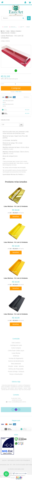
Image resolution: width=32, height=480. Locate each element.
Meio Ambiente (16, 364)
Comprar (16, 88)
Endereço (16, 356)
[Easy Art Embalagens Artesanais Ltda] (16, 10)
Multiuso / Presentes (16, 31)
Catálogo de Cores (16, 345)
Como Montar (16, 353)
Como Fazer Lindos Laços (16, 351)
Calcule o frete (5, 120)
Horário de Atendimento (16, 361)
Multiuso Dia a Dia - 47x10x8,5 (8, 33)
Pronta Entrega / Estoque (16, 371)
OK (21, 124)
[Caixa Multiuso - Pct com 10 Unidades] (16, 202)
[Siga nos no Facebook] (13, 409)
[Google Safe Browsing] (19, 443)
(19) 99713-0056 (17, 400)
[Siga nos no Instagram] (16, 409)
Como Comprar (16, 348)
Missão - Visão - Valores (16, 366)
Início (3, 31)
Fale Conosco (16, 343)
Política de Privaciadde (16, 369)
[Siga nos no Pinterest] (19, 409)
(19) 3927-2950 (16, 398)
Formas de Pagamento (16, 358)
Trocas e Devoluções (16, 374)
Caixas (7, 31)
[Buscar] (23, 18)
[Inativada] (7, 446)
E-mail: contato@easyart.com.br (16, 402)
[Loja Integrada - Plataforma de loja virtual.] (16, 475)
